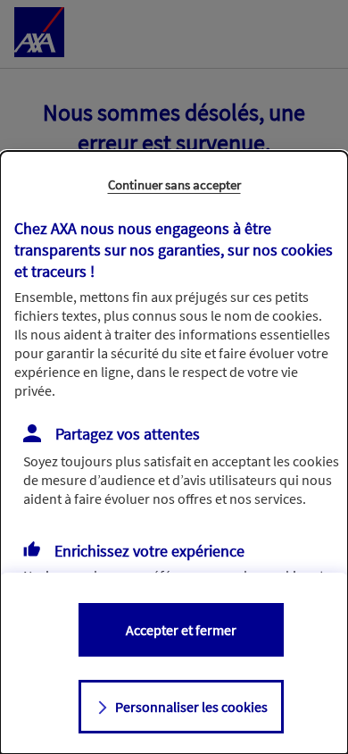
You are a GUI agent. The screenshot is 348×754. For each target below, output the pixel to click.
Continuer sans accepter (174, 184)
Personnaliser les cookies (191, 707)
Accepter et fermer (181, 630)
